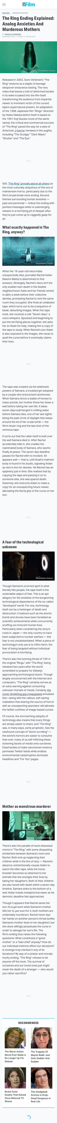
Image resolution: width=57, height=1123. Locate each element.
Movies (6, 13)
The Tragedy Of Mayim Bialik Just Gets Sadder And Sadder (40, 1056)
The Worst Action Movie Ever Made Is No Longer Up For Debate (15, 1056)
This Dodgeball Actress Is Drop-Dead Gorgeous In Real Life (41, 1096)
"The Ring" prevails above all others (29, 183)
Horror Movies (20, 13)
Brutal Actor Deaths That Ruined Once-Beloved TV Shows (15, 1096)
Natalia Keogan (13, 34)
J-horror (19, 130)
